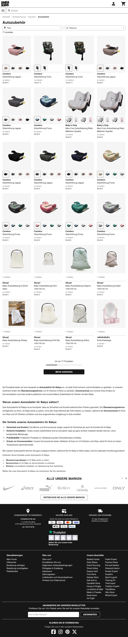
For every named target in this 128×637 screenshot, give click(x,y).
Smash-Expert (111, 571)
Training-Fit (110, 580)
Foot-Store (91, 574)
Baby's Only (71, 125)
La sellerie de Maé (95, 589)
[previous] (122, 478)
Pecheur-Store (111, 562)
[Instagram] (60, 632)
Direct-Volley (92, 568)
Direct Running (93, 565)
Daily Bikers (92, 562)
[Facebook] (53, 632)
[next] (126, 478)
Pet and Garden (112, 565)
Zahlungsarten (48, 574)
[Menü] (3, 11)
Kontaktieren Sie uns (28, 519)
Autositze (32, 17)
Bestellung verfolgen (16, 565)
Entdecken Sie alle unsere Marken (64, 497)
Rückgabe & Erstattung (52, 568)
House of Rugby (94, 586)
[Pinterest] (67, 632)
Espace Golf (92, 571)
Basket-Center (93, 559)
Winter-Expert (111, 595)
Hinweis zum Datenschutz (53, 580)
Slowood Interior (112, 568)
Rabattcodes (12, 571)
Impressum (47, 571)
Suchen (14, 10)
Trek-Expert (110, 583)
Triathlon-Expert (112, 586)
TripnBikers (110, 589)
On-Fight (90, 598)
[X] (74, 632)
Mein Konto (12, 559)
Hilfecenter (11, 562)
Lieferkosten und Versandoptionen (57, 577)
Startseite (6, 17)
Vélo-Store (109, 592)
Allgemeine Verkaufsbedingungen (57, 565)
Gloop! (5, 282)
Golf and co (92, 580)
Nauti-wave (92, 595)
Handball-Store (93, 583)
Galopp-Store (93, 577)
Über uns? (47, 559)
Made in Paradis (94, 592)
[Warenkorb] (123, 3)
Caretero (6, 73)
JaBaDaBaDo (103, 337)
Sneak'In (109, 574)
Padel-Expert (111, 559)
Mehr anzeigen (64, 371)
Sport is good (111, 577)
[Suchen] (9, 10)
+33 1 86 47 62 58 (28, 527)
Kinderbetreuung (19, 17)
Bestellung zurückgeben (100, 521)
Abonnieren (90, 614)
